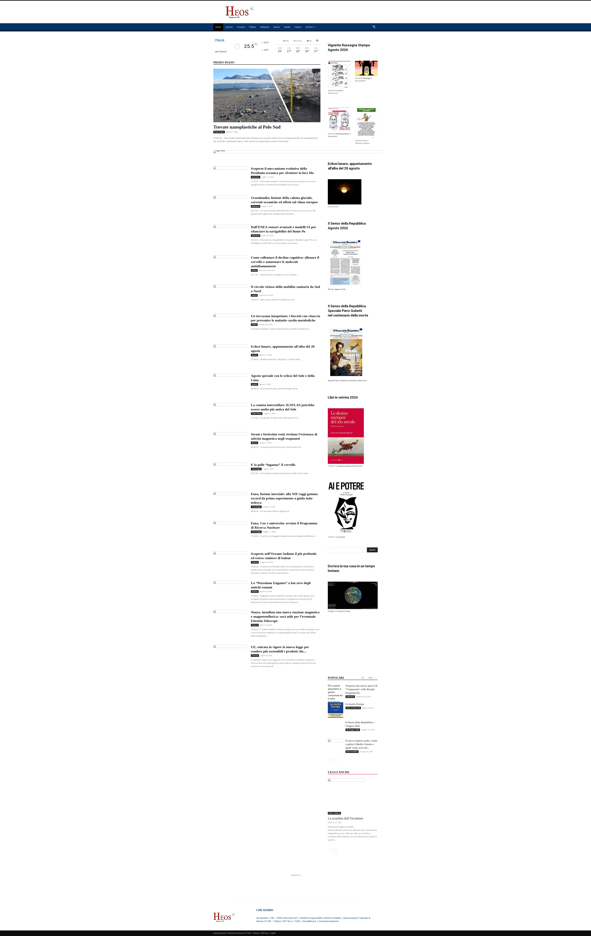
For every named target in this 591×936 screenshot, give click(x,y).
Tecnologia (256, 469)
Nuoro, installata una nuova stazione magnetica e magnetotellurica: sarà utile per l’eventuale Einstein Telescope (285, 616)
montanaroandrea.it (329, 921)
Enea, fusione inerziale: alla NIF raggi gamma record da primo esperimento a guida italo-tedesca (284, 498)
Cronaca (241, 27)
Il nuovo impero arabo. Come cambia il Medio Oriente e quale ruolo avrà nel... (361, 744)
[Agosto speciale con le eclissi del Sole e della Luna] (230, 385)
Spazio (276, 27)
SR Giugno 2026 (352, 730)
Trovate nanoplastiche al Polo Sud (247, 126)
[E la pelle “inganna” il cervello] (230, 473)
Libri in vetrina (352, 751)
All (363, 678)
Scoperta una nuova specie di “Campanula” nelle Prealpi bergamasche (361, 689)
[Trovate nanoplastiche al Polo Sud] (266, 95)
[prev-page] (330, 760)
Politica (252, 27)
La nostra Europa (355, 704)
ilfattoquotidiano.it (343, 134)
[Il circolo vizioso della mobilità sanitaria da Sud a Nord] (230, 296)
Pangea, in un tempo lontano (339, 611)
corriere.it (339, 90)
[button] (374, 27)
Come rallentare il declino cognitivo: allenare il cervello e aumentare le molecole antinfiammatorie (285, 262)
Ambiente (264, 27)
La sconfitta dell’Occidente (345, 818)
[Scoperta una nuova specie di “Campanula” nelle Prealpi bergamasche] (335, 700)
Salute (287, 27)
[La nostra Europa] (335, 710)
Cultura (297, 27)
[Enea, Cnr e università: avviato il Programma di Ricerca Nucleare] (230, 532)
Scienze (229, 27)
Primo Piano (219, 132)
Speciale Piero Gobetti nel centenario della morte (347, 380)
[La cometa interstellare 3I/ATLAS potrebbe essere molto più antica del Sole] (230, 414)
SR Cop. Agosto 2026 (336, 289)
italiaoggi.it (367, 78)
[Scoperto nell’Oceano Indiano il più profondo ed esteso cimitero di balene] (230, 563)
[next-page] (335, 760)
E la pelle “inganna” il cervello (273, 465)
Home (218, 27)
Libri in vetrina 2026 (343, 397)
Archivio (309, 27)
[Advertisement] (322, 12)
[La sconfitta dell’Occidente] (353, 796)
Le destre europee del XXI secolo (349, 466)
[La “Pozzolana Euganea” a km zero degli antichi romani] (230, 592)
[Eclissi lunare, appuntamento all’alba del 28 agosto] (230, 355)
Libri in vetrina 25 (353, 708)
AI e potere (340, 537)
